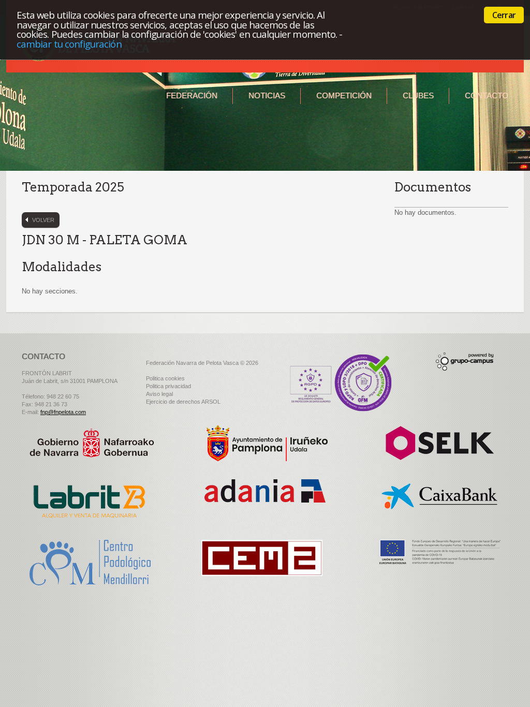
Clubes (418, 95)
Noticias (266, 95)
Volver (43, 220)
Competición (344, 95)
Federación (191, 95)
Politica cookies (165, 378)
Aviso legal (159, 394)
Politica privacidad (168, 386)
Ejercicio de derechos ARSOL (183, 402)
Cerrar (504, 15)
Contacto (486, 95)
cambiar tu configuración (69, 43)
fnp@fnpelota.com (63, 412)
